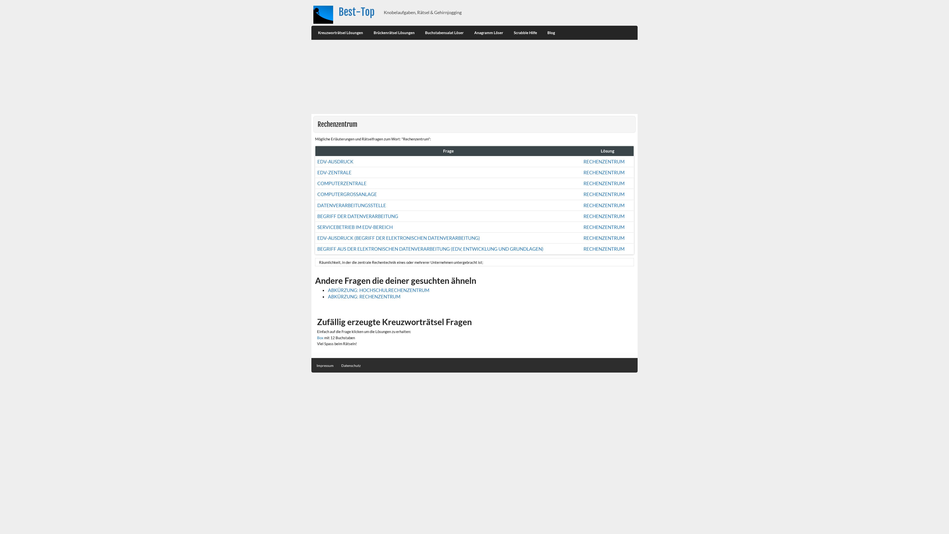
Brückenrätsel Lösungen (394, 32)
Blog (551, 32)
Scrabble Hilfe (525, 32)
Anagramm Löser (488, 32)
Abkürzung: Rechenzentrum (364, 296)
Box (320, 337)
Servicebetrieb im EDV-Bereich (355, 227)
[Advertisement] (474, 76)
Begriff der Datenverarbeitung (357, 216)
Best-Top (357, 12)
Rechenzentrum (604, 161)
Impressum (325, 365)
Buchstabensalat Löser (444, 32)
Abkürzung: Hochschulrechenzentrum (378, 290)
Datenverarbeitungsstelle (351, 205)
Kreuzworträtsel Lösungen (340, 32)
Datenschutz (351, 365)
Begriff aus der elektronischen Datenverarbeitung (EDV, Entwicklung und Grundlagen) (430, 249)
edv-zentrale (334, 172)
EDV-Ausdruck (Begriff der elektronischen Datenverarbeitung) (398, 238)
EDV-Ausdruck (335, 161)
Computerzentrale (342, 183)
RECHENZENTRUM (604, 183)
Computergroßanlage (347, 194)
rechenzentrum (604, 172)
